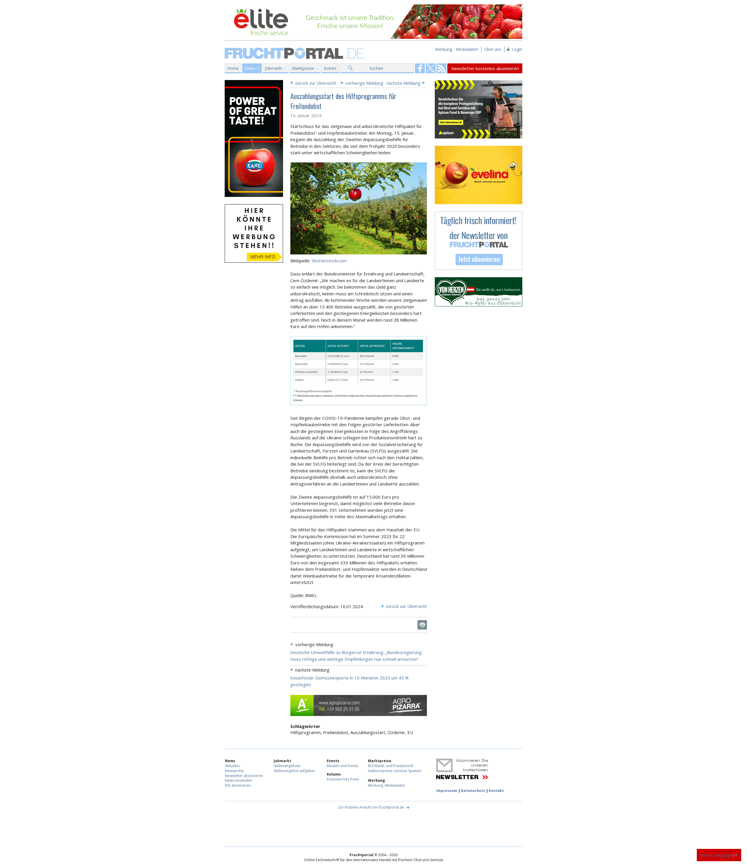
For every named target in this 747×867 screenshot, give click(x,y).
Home (233, 68)
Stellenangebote (287, 765)
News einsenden (238, 780)
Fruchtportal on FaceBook (420, 68)
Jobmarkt (273, 68)
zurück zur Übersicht (315, 83)
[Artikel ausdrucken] (422, 625)
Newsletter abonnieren (244, 775)
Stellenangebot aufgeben (294, 770)
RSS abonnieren (238, 785)
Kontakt (496, 790)
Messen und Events (342, 765)
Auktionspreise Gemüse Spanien (394, 770)
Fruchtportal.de (295, 52)
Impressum (446, 790)
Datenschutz (473, 790)
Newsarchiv (234, 770)
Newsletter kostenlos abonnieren (485, 68)
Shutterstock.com (329, 260)
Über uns (492, 49)
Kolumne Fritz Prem (343, 779)
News (250, 68)
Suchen (376, 68)
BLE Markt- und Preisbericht (390, 765)
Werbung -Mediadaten (386, 785)
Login (517, 49)
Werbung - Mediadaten (456, 49)
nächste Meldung (403, 83)
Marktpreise (303, 68)
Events (330, 68)
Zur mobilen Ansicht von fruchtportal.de (371, 807)
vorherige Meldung (364, 83)
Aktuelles (232, 765)
